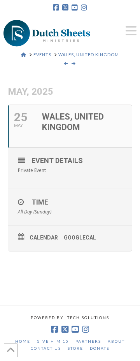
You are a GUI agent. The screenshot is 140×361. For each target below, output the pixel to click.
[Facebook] (56, 8)
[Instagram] (84, 8)
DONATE (100, 348)
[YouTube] (74, 8)
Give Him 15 (53, 341)
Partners (88, 341)
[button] (131, 30)
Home (22, 341)
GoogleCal (80, 237)
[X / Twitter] (65, 8)
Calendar (44, 237)
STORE (75, 348)
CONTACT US (46, 348)
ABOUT (116, 341)
